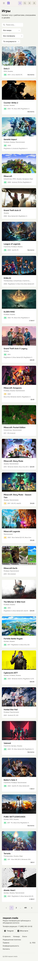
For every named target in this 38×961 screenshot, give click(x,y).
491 (25, 908)
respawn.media (10, 918)
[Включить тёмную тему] (29, 3)
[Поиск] (25, 3)
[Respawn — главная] (8, 3)
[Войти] (34, 3)
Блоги (24, 937)
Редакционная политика (12, 940)
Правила (6, 943)
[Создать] (20, 3)
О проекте (7, 937)
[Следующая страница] (31, 908)
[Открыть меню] (4, 3)
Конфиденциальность (11, 946)
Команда (16, 937)
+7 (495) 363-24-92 (25, 926)
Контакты (6, 949)
